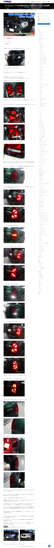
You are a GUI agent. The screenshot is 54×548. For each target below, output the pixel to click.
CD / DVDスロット (41, 202)
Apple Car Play (41, 200)
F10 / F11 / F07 (42, 73)
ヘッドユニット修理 (42, 146)
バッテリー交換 (41, 137)
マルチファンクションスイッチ (43, 190)
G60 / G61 (41, 68)
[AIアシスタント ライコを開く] (49, 546)
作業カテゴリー (40, 283)
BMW (39, 41)
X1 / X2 (40, 89)
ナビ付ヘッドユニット (42, 154)
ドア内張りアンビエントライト (43, 195)
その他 (39, 258)
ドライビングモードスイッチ (43, 192)
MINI (39, 30)
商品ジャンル (40, 261)
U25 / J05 (40, 33)
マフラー (40, 236)
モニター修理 (41, 127)
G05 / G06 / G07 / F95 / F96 (43, 103)
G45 (40, 97)
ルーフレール (41, 156)
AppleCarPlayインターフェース (43, 224)
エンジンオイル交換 (42, 132)
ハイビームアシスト (41, 188)
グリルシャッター (41, 180)
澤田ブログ (40, 256)
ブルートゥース (41, 207)
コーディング (40, 285)
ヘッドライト (41, 168)
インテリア (40, 241)
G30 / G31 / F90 (42, 70)
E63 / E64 (41, 78)
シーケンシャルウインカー (42, 234)
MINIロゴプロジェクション (42, 171)
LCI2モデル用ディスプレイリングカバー (44, 151)
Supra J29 (40, 254)
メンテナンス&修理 (41, 125)
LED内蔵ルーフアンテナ (42, 173)
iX (39, 108)
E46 (40, 65)
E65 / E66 (41, 87)
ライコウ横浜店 (41, 278)
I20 (40, 109)
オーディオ (40, 244)
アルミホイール (41, 222)
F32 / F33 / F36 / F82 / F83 (43, 62)
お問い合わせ (5, 544)
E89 (40, 114)
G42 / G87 (41, 46)
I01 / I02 (41, 119)
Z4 (39, 111)
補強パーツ (40, 239)
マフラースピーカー (41, 229)
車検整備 (40, 139)
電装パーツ (40, 286)
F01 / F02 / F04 (42, 86)
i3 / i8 (40, 117)
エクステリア (41, 263)
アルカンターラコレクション (43, 217)
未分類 (39, 293)
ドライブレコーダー (42, 246)
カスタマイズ (40, 210)
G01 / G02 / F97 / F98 (42, 98)
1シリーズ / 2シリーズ (42, 43)
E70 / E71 (41, 106)
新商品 (39, 271)
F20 (40, 49)
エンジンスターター (42, 251)
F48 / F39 (41, 92)
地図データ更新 (41, 205)
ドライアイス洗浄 (41, 129)
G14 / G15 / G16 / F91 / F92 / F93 (44, 84)
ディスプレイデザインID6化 (43, 159)
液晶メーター (41, 197)
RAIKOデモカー (41, 122)
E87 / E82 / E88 (42, 54)
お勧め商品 (40, 273)
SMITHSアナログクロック (42, 214)
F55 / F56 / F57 (41, 35)
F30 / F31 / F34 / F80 (42, 60)
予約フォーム (10, 544)
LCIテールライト (41, 166)
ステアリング (41, 248)
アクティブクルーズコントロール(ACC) (44, 183)
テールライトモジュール (42, 231)
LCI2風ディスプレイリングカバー (43, 215)
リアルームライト (41, 149)
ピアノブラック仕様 (41, 163)
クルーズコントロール (42, 185)
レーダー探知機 (41, 268)
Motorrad (40, 120)
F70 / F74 (41, 44)
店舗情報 (22, 544)
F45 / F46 (41, 52)
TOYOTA (40, 253)
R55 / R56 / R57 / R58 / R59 (42, 38)
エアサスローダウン (42, 178)
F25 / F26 (41, 100)
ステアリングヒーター (42, 161)
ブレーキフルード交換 (42, 134)
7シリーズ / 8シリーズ (42, 79)
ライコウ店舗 (40, 275)
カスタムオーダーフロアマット (43, 212)
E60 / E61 (41, 76)
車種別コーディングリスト (17, 544)
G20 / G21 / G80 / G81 (43, 57)
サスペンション (41, 227)
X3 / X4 (40, 95)
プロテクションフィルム (42, 142)
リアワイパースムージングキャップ (44, 219)
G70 (40, 81)
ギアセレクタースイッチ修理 (43, 144)
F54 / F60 (40, 36)
